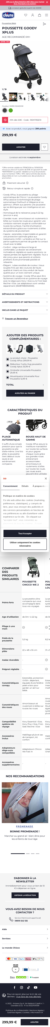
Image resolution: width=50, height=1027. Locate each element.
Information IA (37, 1012)
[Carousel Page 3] (32, 853)
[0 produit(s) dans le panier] (39, 15)
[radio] (4, 110)
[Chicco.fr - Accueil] (8, 15)
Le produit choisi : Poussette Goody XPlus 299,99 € (24, 359)
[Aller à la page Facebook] (14, 987)
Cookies (25, 1012)
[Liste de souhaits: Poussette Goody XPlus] (44, 147)
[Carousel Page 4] (37, 853)
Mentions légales (36, 1010)
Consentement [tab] (10, 486)
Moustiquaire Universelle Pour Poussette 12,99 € (24, 377)
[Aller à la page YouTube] (35, 987)
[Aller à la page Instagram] (21, 987)
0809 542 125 (21, 920)
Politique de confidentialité (17, 1010)
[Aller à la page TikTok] (28, 987)
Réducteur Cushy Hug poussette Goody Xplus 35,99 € (26, 365)
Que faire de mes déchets (28, 996)
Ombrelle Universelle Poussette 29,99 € (25, 371)
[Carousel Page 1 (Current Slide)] (18, 853)
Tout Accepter (25, 533)
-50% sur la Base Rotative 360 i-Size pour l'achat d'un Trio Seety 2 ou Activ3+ (25, 3)
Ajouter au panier (25, 393)
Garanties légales (14, 1012)
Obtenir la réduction (25, 895)
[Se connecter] (32, 15)
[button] (25, 66)
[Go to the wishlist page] (25, 15)
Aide (4, 929)
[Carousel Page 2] (28, 853)
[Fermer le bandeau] (46, 479)
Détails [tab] (25, 486)
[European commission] (30, 969)
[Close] (47, 2)
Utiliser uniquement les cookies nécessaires (25, 544)
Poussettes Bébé (9, 23)
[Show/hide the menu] (46, 15)
